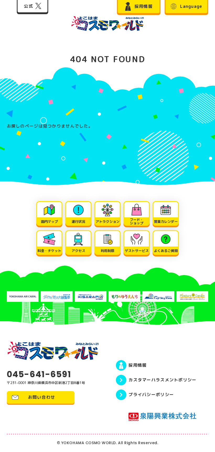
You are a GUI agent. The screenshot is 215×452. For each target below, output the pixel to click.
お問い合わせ (41, 397)
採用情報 (137, 365)
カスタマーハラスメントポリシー (162, 380)
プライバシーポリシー (151, 394)
